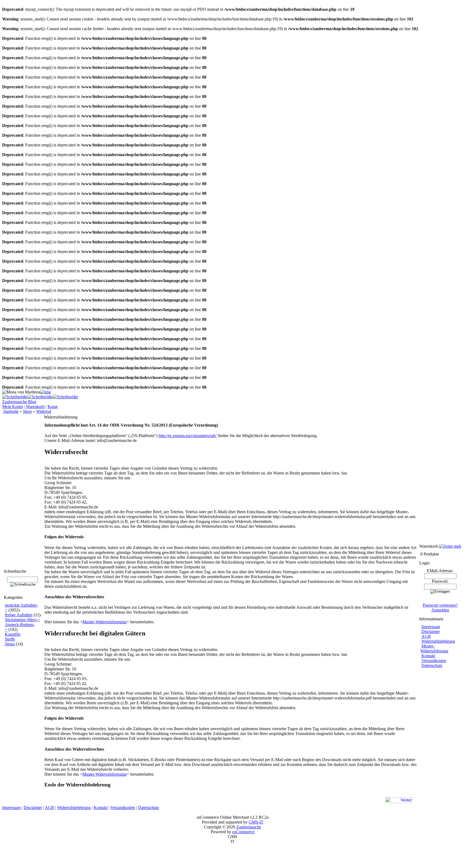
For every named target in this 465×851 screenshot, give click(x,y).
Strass (10, 644)
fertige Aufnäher (19, 615)
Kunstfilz (12, 634)
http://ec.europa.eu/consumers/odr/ (187, 435)
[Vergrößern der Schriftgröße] (14, 397)
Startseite (11, 411)
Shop (27, 411)
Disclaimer (430, 631)
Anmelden (440, 610)
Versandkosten (433, 660)
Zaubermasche (248, 827)
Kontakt (428, 655)
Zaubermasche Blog (19, 401)
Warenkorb (35, 406)
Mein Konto (12, 406)
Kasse (53, 406)
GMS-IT (256, 822)
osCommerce (243, 831)
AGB (426, 636)
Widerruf (43, 411)
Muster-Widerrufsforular (434, 648)
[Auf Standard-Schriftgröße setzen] (40, 397)
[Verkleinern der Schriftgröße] (65, 397)
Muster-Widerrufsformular (104, 622)
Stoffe (10, 639)
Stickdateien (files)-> (22, 619)
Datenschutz (431, 665)
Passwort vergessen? (440, 605)
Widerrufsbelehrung (438, 641)
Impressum (430, 626)
